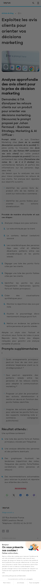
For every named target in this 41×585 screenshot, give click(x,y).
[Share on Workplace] (34, 495)
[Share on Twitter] (14, 495)
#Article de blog (20, 488)
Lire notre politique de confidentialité (14, 576)
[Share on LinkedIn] (20, 495)
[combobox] (8, 512)
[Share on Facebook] (27, 495)
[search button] (33, 3)
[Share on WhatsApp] (7, 495)
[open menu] (38, 3)
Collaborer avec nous (9, 538)
